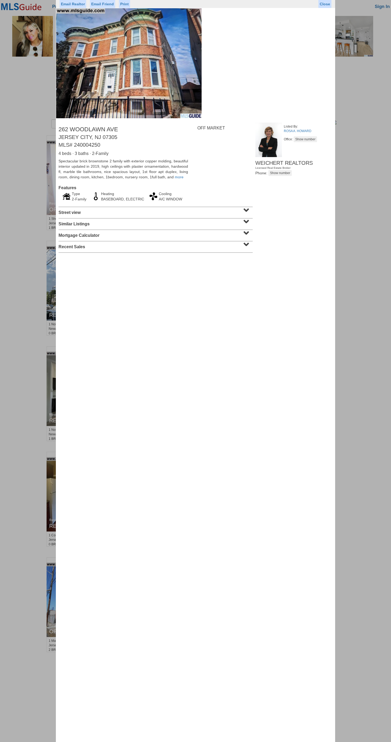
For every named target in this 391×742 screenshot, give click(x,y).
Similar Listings (155, 222)
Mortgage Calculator (155, 234)
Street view (155, 211)
